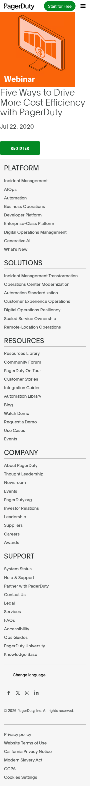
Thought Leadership (24, 474)
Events (10, 439)
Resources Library (22, 353)
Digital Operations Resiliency (32, 310)
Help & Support (19, 577)
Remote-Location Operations (32, 327)
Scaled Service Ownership (30, 318)
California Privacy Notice (28, 751)
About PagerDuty (21, 465)
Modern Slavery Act (23, 760)
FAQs (9, 620)
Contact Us (15, 594)
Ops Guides (16, 637)
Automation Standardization (31, 293)
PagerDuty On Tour (22, 370)
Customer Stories (21, 379)
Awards (11, 542)
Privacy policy (17, 734)
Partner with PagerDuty (26, 586)
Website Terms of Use (25, 743)
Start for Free (60, 6)
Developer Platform (23, 215)
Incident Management (26, 180)
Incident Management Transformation (41, 276)
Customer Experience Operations (37, 301)
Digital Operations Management (35, 232)
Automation (15, 198)
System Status (18, 569)
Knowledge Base (20, 654)
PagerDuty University (24, 646)
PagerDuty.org (18, 499)
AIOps (10, 189)
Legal (9, 603)
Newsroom (15, 482)
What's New (16, 249)
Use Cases (14, 430)
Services (12, 611)
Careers (12, 534)
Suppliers (13, 525)
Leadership (15, 516)
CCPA (10, 768)
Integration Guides (22, 387)
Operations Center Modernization (37, 284)
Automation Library (22, 396)
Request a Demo (20, 422)
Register (20, 148)
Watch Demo (16, 413)
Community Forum (22, 362)
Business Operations (24, 206)
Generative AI (17, 240)
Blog (8, 405)
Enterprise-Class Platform (29, 223)
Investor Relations (21, 508)
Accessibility (16, 629)
